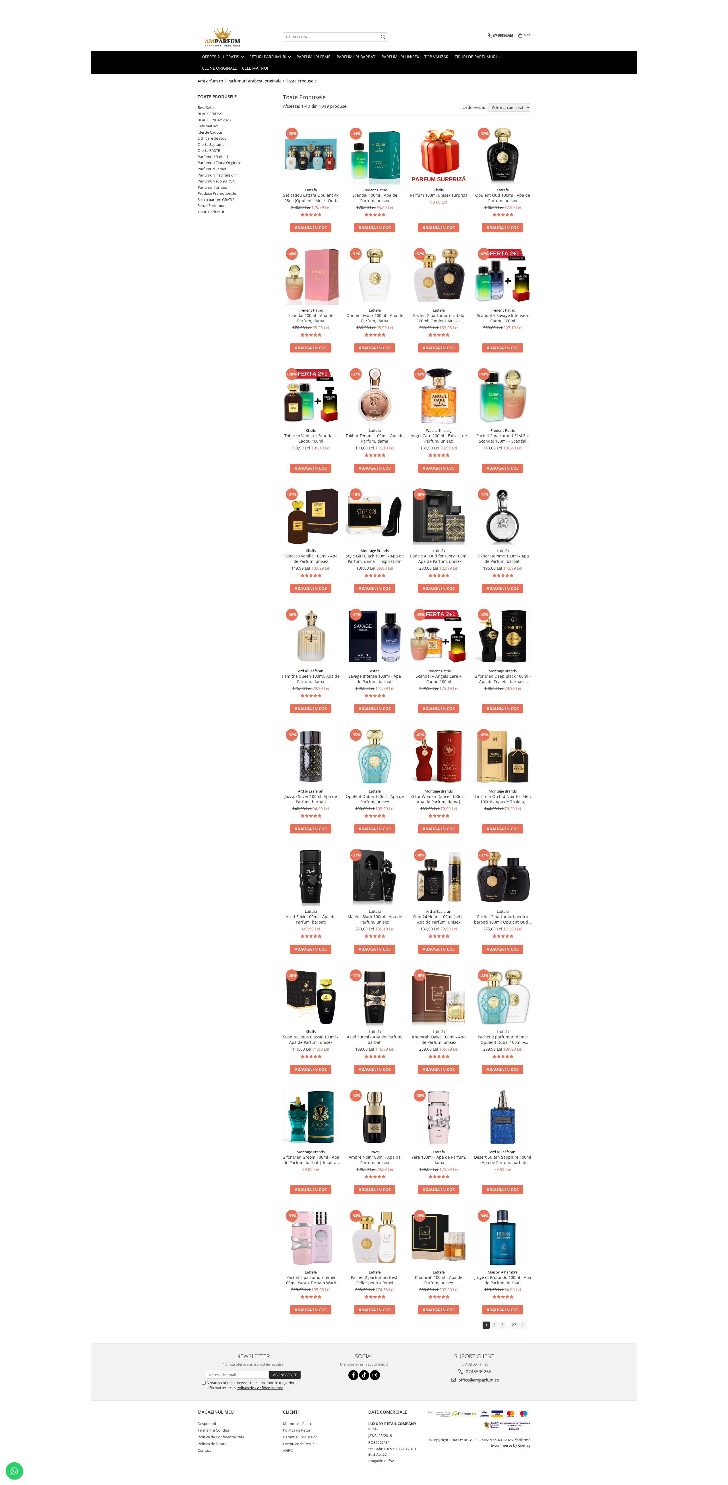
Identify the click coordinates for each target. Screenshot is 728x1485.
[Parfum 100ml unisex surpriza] (439, 155)
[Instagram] (375, 1375)
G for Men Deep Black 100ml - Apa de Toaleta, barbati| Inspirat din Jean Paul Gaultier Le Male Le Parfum (502, 678)
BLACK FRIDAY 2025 (214, 120)
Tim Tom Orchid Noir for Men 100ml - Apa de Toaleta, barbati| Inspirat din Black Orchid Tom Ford (503, 799)
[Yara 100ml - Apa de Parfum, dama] (439, 1117)
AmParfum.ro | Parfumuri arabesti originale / (241, 81)
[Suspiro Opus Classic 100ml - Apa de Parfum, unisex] (311, 997)
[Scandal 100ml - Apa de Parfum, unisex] (375, 155)
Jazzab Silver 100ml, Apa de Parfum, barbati (311, 799)
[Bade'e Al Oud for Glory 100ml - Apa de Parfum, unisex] (439, 516)
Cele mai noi (208, 125)
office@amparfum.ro (478, 1380)
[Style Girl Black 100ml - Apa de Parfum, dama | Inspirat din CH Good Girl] (375, 516)
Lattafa (311, 189)
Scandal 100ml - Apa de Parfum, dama (310, 318)
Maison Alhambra (503, 1272)
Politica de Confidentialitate (260, 1387)
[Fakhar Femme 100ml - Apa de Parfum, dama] (375, 396)
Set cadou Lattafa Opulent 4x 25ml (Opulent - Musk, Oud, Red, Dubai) (310, 197)
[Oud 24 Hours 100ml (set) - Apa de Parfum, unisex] (439, 877)
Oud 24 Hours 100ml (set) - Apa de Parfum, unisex (438, 919)
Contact (204, 1450)
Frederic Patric (375, 189)
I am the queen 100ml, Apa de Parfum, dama (311, 678)
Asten (375, 670)
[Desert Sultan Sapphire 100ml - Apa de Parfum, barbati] (502, 1117)
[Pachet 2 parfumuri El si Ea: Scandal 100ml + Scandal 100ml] (502, 396)
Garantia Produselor (300, 1437)
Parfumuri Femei (212, 168)
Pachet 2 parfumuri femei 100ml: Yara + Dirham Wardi (311, 1280)
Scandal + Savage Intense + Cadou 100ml (503, 318)
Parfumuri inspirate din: (217, 175)
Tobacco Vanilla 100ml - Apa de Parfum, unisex (311, 558)
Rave (375, 1151)
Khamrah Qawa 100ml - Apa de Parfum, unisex (439, 1039)
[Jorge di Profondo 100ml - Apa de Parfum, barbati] (502, 1237)
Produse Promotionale (217, 193)
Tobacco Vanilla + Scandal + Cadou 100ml (310, 438)
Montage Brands (375, 550)
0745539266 (478, 1371)
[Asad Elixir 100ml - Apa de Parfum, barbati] (311, 877)
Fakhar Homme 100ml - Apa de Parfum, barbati (502, 558)
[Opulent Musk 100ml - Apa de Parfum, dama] (375, 275)
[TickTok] (364, 1375)
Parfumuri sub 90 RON (216, 181)
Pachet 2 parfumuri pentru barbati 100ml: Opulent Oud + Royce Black (502, 919)
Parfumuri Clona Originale (219, 162)
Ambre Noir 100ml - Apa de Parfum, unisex (375, 1159)
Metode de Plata (297, 1423)
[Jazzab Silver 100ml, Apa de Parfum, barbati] (311, 756)
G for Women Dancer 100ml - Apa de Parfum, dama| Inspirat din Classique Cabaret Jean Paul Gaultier (439, 799)
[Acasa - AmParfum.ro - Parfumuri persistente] (226, 37)
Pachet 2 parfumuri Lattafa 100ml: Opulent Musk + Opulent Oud (438, 318)
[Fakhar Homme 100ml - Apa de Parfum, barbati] (502, 516)
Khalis (439, 189)
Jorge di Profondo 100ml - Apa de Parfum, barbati (502, 1280)
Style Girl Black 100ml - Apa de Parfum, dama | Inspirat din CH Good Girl (375, 558)
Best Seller (206, 107)
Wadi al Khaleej (438, 430)
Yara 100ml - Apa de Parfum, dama (438, 1159)
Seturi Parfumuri (212, 205)
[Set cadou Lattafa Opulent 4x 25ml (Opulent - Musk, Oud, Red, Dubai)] (311, 155)
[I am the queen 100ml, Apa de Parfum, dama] (311, 636)
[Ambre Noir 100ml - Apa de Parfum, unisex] (375, 1117)
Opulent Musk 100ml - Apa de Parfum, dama (374, 318)
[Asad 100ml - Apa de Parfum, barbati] (375, 997)
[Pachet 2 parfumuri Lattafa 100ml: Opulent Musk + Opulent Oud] (439, 275)
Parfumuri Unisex (212, 187)
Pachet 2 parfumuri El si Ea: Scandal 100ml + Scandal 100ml (502, 438)
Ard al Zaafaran (310, 670)
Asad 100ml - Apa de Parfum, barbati (374, 1039)
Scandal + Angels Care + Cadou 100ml (439, 678)
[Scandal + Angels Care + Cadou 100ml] (439, 636)
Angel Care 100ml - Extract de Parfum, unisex (439, 438)
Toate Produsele (301, 81)
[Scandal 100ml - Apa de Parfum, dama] (311, 275)
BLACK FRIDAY (210, 113)
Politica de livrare (212, 1443)
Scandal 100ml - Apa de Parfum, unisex (374, 197)
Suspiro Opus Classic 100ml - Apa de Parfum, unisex (310, 1039)
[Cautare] (383, 37)
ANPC (288, 1450)
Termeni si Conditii (213, 1430)
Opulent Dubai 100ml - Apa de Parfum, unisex (375, 799)
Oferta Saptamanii (213, 144)
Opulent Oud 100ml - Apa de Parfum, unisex (502, 197)
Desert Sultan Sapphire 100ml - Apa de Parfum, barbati (502, 1159)
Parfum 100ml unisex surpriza (439, 195)
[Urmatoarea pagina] (522, 1325)
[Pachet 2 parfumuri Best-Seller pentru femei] (375, 1237)
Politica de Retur (297, 1430)
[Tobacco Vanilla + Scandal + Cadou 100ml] (311, 396)
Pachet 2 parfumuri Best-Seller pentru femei (375, 1280)
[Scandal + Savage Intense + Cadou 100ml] (502, 275)
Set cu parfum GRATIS (216, 199)
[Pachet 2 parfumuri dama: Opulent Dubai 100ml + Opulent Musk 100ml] (502, 997)
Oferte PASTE (209, 150)
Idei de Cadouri (210, 132)
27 (514, 1325)
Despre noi (207, 1423)
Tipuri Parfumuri (211, 211)
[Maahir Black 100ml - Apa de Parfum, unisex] (375, 877)
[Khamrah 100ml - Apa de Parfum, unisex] (439, 1237)
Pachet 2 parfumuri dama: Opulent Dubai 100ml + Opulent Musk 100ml (503, 1039)
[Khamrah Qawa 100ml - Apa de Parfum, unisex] (439, 997)
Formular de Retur (298, 1443)
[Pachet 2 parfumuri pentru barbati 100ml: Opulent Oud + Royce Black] (502, 877)
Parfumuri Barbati (213, 156)
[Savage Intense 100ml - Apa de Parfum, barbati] (375, 636)
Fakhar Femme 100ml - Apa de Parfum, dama (375, 438)
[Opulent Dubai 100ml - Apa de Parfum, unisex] (375, 756)
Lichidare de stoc (212, 138)
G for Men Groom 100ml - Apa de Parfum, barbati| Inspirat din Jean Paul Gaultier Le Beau (311, 1159)
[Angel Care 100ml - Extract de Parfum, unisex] (439, 396)
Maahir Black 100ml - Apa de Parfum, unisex (375, 919)
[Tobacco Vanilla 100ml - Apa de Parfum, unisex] (311, 516)
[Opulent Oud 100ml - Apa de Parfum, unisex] (502, 155)
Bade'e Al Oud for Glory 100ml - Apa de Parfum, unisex (439, 558)
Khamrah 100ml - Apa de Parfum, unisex (438, 1280)
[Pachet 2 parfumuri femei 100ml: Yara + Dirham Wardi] (311, 1237)
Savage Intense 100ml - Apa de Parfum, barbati (374, 678)
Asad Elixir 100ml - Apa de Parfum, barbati (311, 919)
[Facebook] (353, 1375)
